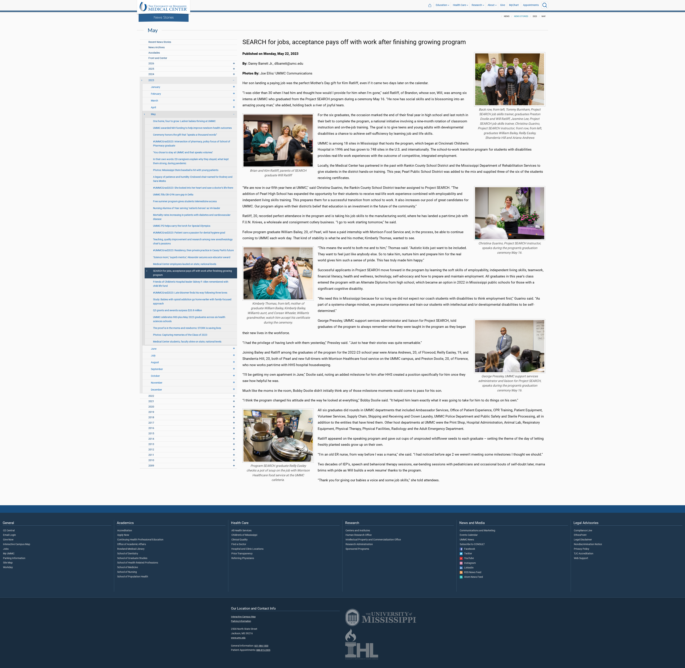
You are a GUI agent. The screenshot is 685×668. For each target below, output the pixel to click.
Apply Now (123, 535)
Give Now (8, 539)
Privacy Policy (581, 549)
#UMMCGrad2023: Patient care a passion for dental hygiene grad (189, 232)
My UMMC (8, 553)
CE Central (9, 530)
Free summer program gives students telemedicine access (185, 201)
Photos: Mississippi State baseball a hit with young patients (185, 170)
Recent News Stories (159, 42)
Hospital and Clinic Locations (247, 549)
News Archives (156, 47)
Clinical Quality (239, 539)
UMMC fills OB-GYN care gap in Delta (173, 194)
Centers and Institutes (358, 530)
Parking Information (14, 558)
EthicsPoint (580, 535)
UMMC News (467, 539)
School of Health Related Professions (137, 562)
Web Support (581, 558)
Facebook (469, 549)
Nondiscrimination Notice (588, 544)
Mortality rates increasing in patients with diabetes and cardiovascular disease (191, 217)
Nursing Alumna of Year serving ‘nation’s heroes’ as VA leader (186, 208)
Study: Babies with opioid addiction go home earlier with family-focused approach (192, 301)
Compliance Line (583, 530)
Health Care (459, 5)
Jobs (6, 549)
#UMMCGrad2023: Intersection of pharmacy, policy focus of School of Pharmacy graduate (191, 143)
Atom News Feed (473, 577)
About (491, 5)
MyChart (514, 5)
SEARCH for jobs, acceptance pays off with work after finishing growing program (192, 273)
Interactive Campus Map (16, 544)
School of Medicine (127, 567)
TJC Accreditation (583, 553)
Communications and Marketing (477, 530)
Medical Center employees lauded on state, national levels (184, 264)
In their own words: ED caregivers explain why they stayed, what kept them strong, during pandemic (191, 161)
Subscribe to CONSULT (472, 544)
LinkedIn (468, 567)
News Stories (164, 17)
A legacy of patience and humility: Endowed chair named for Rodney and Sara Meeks (192, 179)
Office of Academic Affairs (131, 544)
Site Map (8, 562)
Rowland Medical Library (130, 549)
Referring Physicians (242, 558)
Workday (8, 567)
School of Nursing (127, 572)
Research (477, 5)
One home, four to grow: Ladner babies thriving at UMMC (184, 121)
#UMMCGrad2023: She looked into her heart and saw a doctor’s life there (193, 187)
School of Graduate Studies (132, 558)
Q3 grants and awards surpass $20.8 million (177, 310)
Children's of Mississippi (244, 535)
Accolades (154, 52)
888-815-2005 (263, 650)
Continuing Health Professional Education (140, 539)
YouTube (468, 558)
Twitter (467, 553)
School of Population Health (132, 576)
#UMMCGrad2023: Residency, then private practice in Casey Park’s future (193, 250)
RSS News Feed (472, 572)
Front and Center (157, 58)
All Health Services (241, 530)
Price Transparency (242, 553)
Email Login (9, 535)
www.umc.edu (238, 637)
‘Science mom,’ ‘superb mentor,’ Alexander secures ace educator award (191, 257)
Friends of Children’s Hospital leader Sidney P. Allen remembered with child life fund (190, 283)
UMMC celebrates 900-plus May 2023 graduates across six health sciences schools (189, 319)
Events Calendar (469, 535)
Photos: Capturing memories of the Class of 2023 (180, 334)
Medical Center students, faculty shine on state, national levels (187, 341)
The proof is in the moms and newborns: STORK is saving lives (187, 328)
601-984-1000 (261, 645)
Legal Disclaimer (583, 539)
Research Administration (359, 544)
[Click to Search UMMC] (545, 5)
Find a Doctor (238, 544)
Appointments (531, 5)
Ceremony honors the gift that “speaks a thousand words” (185, 134)
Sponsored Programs (357, 549)
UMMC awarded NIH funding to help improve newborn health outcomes (192, 128)
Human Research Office (359, 535)
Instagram (469, 563)
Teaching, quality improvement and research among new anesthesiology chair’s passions (193, 241)
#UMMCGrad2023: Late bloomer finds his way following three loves (190, 292)
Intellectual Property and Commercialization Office (373, 539)
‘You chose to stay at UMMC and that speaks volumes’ (183, 152)
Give (502, 5)
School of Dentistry (127, 553)
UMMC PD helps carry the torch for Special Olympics (181, 225)
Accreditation (124, 530)
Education (441, 5)
